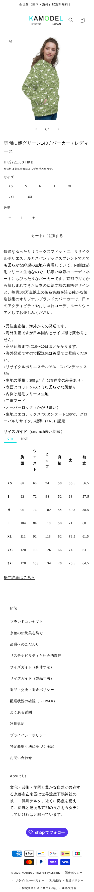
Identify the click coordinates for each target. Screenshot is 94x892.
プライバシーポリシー (28, 735)
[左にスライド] (36, 129)
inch (24, 438)
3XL (30, 197)
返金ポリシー (74, 872)
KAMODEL (28, 872)
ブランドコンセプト (26, 621)
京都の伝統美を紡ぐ (26, 633)
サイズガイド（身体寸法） (32, 667)
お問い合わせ (21, 757)
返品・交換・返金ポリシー (32, 689)
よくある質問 (21, 712)
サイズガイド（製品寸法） (32, 678)
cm (10, 438)
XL (70, 186)
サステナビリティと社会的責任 (35, 655)
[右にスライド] (58, 129)
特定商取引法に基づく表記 (32, 746)
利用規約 (17, 723)
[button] (10, 20)
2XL (12, 197)
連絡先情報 (69, 888)
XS (11, 186)
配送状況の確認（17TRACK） (33, 701)
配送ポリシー (74, 880)
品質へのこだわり (24, 644)
